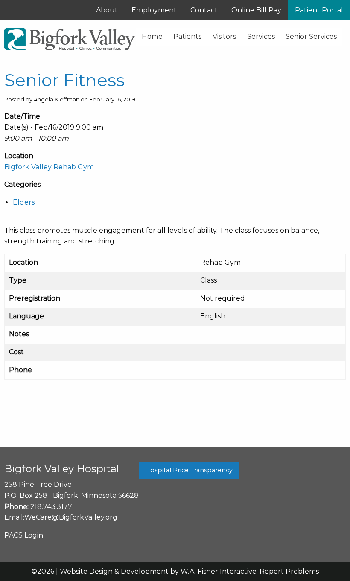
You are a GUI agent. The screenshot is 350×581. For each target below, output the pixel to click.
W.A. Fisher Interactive (219, 571)
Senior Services (311, 36)
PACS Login (23, 535)
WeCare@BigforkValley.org (70, 517)
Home (152, 36)
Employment (154, 10)
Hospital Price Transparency (189, 470)
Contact (204, 10)
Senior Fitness (64, 79)
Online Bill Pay (256, 10)
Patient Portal (319, 10)
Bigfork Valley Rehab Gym (49, 167)
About (107, 10)
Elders (24, 202)
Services (261, 36)
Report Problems (289, 571)
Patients (187, 36)
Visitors (224, 36)
